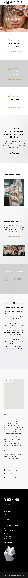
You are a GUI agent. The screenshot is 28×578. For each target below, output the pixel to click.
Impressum (7, 575)
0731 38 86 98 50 (8, 521)
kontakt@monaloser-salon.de (11, 519)
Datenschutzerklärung (15, 575)
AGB (23, 575)
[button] (7, 193)
